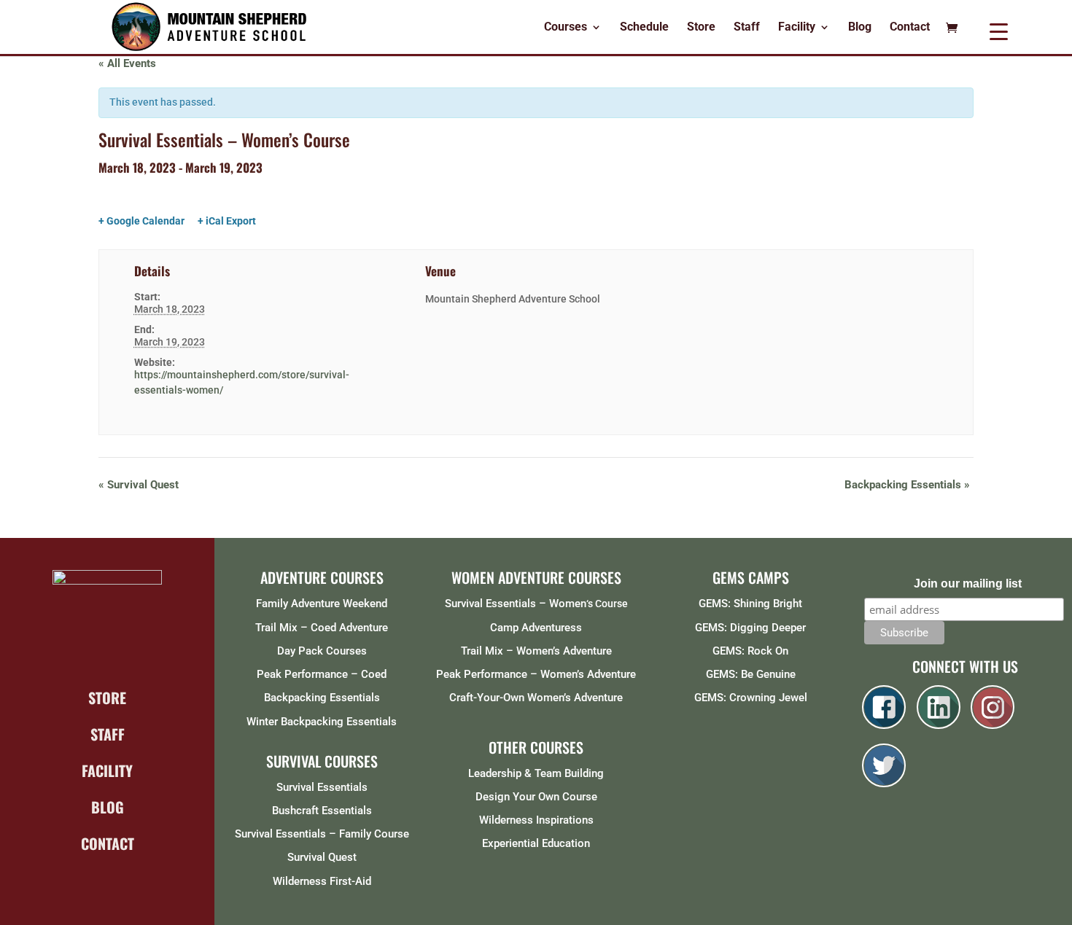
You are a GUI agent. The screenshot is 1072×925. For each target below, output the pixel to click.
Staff (747, 28)
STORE (107, 698)
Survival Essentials (322, 787)
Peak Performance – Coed (322, 674)
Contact (910, 28)
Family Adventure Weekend (321, 603)
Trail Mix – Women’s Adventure (536, 650)
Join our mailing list (968, 583)
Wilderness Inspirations (536, 820)
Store (701, 28)
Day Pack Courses (322, 650)
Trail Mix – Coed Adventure (321, 627)
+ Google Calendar (141, 221)
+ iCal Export (227, 221)
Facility (796, 28)
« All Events (127, 63)
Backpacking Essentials (907, 484)
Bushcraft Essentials (322, 810)
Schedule (644, 28)
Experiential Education (536, 843)
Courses (565, 28)
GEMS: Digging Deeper (750, 627)
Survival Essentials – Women (515, 603)
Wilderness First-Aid (322, 881)
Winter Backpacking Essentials (321, 721)
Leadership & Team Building (536, 773)
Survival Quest (138, 484)
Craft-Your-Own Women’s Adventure (536, 697)
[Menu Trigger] (999, 31)
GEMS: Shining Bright (750, 603)
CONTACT (107, 843)
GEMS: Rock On (750, 650)
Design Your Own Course (536, 796)
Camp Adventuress (536, 627)
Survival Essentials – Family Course (322, 833)
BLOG (107, 807)
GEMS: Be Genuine (751, 674)
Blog (859, 28)
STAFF (107, 734)
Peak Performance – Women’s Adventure (536, 674)
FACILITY (107, 770)
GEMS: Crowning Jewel (750, 697)
